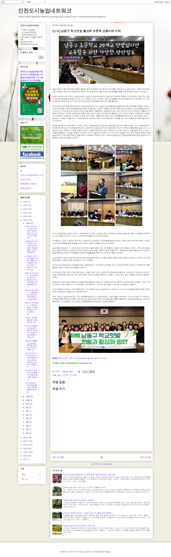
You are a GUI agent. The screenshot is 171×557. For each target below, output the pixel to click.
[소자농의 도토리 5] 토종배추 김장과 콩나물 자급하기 (31, 374)
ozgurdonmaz (88, 552)
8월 (27, 407)
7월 (27, 411)
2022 (25, 209)
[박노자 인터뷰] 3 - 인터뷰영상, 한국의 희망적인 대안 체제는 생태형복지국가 (31, 280)
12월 (28, 223)
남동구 (59, 375)
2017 (25, 441)
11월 (28, 396)
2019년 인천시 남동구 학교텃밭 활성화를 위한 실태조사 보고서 (82, 358)
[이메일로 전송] (83, 371)
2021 (25, 213)
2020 (25, 216)
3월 (27, 426)
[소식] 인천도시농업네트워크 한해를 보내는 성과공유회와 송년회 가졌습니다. (31, 360)
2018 (25, 437)
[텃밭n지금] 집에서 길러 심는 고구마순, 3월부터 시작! (84, 487)
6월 (27, 415)
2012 (25, 459)
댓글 (26, 479)
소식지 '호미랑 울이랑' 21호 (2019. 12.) (31, 320)
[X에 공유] (88, 371)
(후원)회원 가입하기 (28, 184)
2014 (25, 452)
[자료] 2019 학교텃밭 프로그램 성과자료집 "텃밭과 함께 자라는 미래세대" (31, 247)
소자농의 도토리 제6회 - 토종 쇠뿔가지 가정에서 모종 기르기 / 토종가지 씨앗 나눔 (31, 263)
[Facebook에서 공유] (91, 371)
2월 (27, 429)
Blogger (107, 552)
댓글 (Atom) (107, 464)
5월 (27, 418)
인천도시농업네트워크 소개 (31, 175)
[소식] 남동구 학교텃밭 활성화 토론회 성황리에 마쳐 (31, 387)
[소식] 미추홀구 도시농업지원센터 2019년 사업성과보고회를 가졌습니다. (31, 331)
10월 (28, 400)
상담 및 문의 (25, 179)
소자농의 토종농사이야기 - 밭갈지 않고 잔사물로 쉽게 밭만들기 (88, 513)
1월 (27, 433)
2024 (25, 202)
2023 (25, 205)
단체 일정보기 (26, 188)
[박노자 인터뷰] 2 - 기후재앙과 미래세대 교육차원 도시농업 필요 (31, 294)
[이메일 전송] (79, 371)
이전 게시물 (145, 457)
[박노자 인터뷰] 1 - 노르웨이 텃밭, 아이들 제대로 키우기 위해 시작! (31, 308)
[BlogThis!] (86, 371)
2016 (25, 445)
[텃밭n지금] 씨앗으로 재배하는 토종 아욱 (79, 526)
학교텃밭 (72, 375)
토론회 (65, 375)
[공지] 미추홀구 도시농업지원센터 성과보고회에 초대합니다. (31, 345)
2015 (25, 448)
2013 (25, 456)
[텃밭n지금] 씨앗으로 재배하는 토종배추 (79, 500)
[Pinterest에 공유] (93, 371)
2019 (25, 220)
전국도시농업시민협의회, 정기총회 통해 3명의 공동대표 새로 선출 (89, 475)
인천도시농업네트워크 (45, 10)
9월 (27, 404)
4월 (27, 422)
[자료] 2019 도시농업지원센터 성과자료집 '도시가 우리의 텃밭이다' (31, 232)
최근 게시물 (58, 457)
